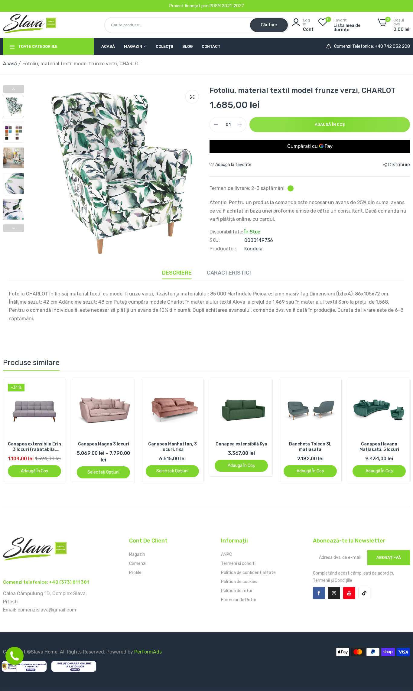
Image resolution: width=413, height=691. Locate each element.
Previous (13, 89)
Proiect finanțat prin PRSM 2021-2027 (206, 5)
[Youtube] (349, 593)
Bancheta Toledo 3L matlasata (310, 447)
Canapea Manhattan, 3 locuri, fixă (172, 447)
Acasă (108, 46)
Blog (187, 46)
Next (13, 228)
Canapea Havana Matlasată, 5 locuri (379, 447)
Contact (211, 46)
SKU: (215, 240)
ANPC (226, 554)
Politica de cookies (239, 581)
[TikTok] (364, 593)
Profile (135, 572)
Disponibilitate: (226, 232)
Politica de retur (236, 590)
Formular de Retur (238, 599)
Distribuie (399, 165)
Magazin (133, 46)
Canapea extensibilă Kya (241, 444)
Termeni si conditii (238, 563)
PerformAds (148, 652)
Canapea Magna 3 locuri (103, 444)
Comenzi (137, 563)
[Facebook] (319, 593)
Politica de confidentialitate (248, 572)
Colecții (164, 46)
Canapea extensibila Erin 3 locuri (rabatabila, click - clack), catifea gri (34, 447)
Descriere (177, 272)
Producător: (223, 249)
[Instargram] (334, 593)
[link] (55, 389)
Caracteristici (229, 272)
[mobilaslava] (29, 25)
